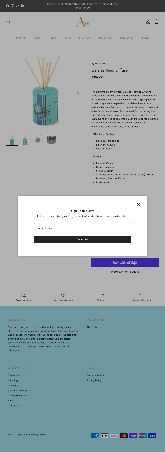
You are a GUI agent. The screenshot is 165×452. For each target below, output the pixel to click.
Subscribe (82, 239)
